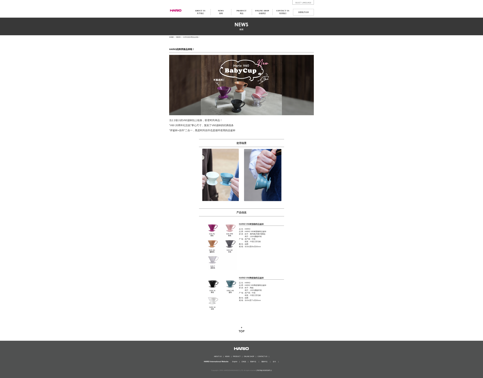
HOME (171, 37)
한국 (274, 362)
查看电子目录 (303, 12)
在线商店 (262, 12)
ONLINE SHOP (249, 356)
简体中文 (253, 362)
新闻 (221, 12)
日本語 (244, 362)
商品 (242, 12)
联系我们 (282, 12)
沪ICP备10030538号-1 (264, 370)
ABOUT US (218, 356)
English (234, 362)
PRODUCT (236, 356)
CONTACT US (262, 356)
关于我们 (200, 12)
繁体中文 (264, 362)
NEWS (178, 37)
